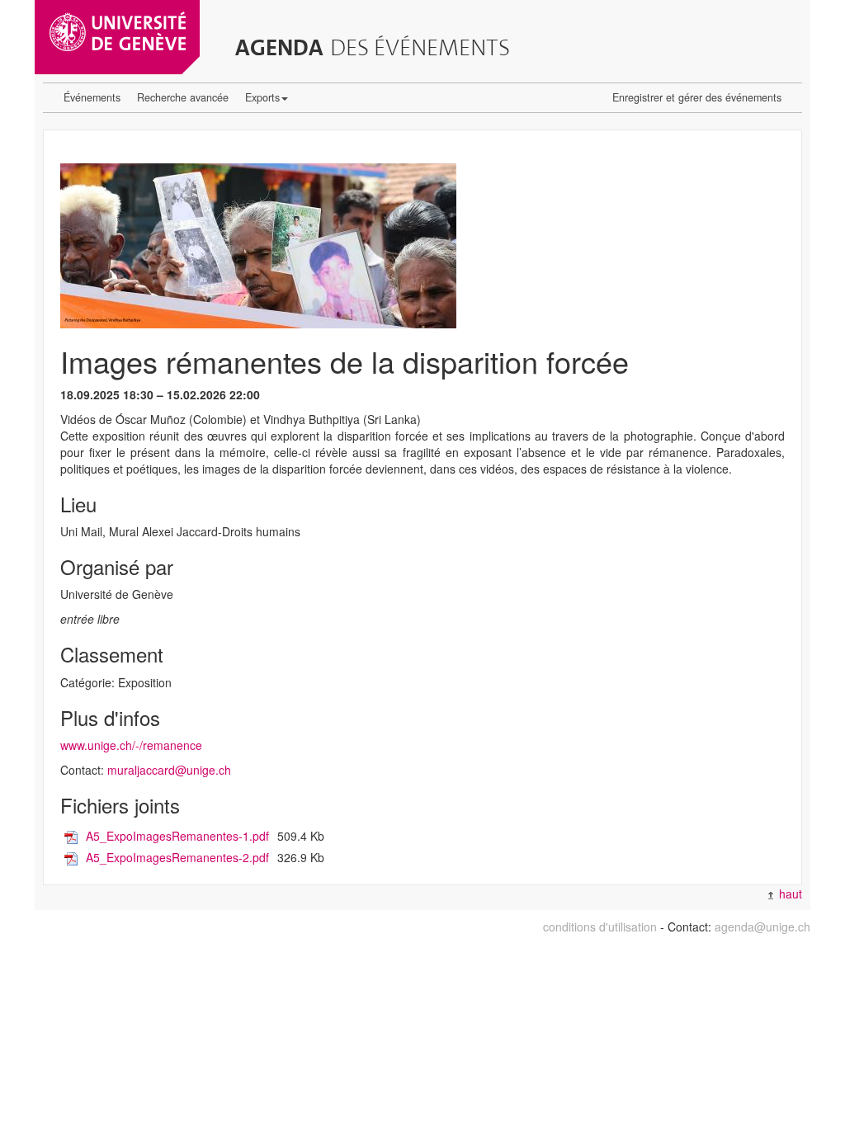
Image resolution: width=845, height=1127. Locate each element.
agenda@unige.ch (762, 926)
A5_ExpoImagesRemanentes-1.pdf (177, 836)
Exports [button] (262, 97)
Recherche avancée (183, 97)
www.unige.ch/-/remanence (131, 745)
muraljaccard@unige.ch (169, 770)
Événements (92, 97)
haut (789, 893)
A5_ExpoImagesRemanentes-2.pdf (177, 857)
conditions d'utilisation (600, 926)
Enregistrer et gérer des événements (696, 97)
